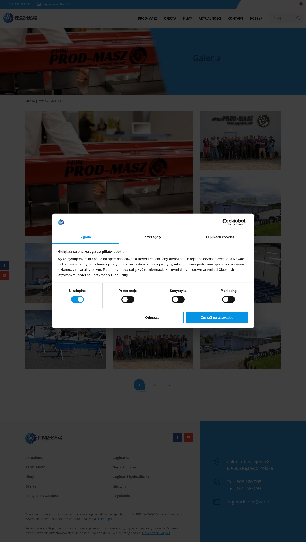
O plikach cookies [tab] (220, 237)
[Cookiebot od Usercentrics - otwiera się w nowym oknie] (229, 222)
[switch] (127, 299)
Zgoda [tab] (86, 237)
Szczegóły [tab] (153, 237)
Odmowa (152, 317)
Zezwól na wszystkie (217, 317)
